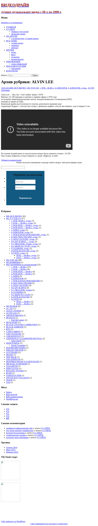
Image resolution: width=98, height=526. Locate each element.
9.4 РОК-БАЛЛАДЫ (20, 297)
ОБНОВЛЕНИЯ (13, 62)
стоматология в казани (16, 435)
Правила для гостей (19, 32)
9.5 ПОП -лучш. (18, 253)
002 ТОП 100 (33, 88)
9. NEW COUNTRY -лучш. (23, 239)
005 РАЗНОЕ (11, 306)
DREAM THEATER (14, 350)
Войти (9, 392)
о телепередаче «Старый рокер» (25, 38)
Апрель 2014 (11, 447)
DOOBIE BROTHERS (16, 348)
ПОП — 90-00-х (23, 304)
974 (7, 411)
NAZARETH (11, 366)
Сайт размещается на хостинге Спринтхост (49, 524)
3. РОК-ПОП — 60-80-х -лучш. (24, 225)
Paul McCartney (17, 320)
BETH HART (12, 322)
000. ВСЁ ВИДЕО (18, 88)
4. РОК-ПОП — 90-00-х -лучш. (24, 228)
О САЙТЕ (10, 29)
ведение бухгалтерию (15, 433)
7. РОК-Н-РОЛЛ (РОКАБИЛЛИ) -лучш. (28, 235)
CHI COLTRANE (13, 334)
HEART (9, 355)
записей (11, 394)
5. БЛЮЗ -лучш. (18, 230)
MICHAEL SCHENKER (16, 364)
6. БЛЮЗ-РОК (61, 88)
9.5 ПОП (15, 299)
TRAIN (9, 380)
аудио (13, 52)
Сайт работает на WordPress (13, 521)
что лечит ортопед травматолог (19, 430)
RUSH (9, 373)
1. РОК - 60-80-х (47, 88)
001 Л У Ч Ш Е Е (13, 218)
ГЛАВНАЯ (11, 27)
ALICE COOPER (13, 311)
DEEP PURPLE (13, 343)
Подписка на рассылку (28, 174)
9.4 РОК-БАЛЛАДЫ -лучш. (23, 251)
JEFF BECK (11, 357)
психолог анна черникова (17, 437)
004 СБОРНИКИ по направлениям (21, 265)
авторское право (18, 34)
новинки (15, 45)
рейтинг (14, 48)
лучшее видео (17, 43)
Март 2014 (10, 450)
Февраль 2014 (12, 452)
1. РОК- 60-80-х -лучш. (21, 221)
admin (7, 90)
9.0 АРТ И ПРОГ (18, 288)
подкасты (15, 57)
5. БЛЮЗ (15, 276)
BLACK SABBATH (14, 327)
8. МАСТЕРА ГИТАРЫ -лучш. (24, 237)
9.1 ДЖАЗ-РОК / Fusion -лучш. (24, 244)
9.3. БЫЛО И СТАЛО (20, 295)
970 (7, 416)
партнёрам (15, 68)
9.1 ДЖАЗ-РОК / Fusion (21, 290)
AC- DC (9, 308)
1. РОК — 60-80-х (19, 267)
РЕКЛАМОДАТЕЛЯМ (16, 66)
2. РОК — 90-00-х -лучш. (22, 223)
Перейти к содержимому (12, 23)
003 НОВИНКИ (13, 262)
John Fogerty (16, 341)
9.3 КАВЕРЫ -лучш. (20, 248)
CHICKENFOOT (13, 336)
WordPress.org (12, 399)
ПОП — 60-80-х (23, 301)
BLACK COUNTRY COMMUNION (22, 325)
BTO (8, 329)
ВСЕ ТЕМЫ (11, 41)
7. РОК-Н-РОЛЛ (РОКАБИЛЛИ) (25, 281)
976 (7, 409)
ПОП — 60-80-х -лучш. (26, 255)
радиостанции (17, 59)
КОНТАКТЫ (12, 71)
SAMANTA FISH (13, 375)
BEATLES (10, 318)
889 (7, 418)
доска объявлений (19, 64)
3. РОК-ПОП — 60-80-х (21, 271)
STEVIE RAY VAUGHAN (17, 378)
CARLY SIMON (13, 331)
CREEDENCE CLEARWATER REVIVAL (24, 338)
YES (8, 382)
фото (13, 55)
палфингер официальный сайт (19, 428)
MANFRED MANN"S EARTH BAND (22, 361)
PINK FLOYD (12, 368)
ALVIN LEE (11, 313)
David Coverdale (18, 345)
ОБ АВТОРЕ (11, 36)
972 (7, 414)
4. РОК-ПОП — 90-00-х (21, 274)
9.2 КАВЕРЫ (17, 292)
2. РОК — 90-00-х (19, 269)
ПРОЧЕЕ (10, 50)
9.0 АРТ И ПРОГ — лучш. (22, 242)
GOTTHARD (12, 352)
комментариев (14, 397)
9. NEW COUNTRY (19, 285)
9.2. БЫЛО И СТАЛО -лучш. (23, 246)
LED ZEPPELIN (13, 359)
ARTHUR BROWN (14, 315)
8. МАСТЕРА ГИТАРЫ (21, 283)
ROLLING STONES (15, 371)
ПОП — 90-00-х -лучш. (26, 258)
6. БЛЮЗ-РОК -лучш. (77, 88)
